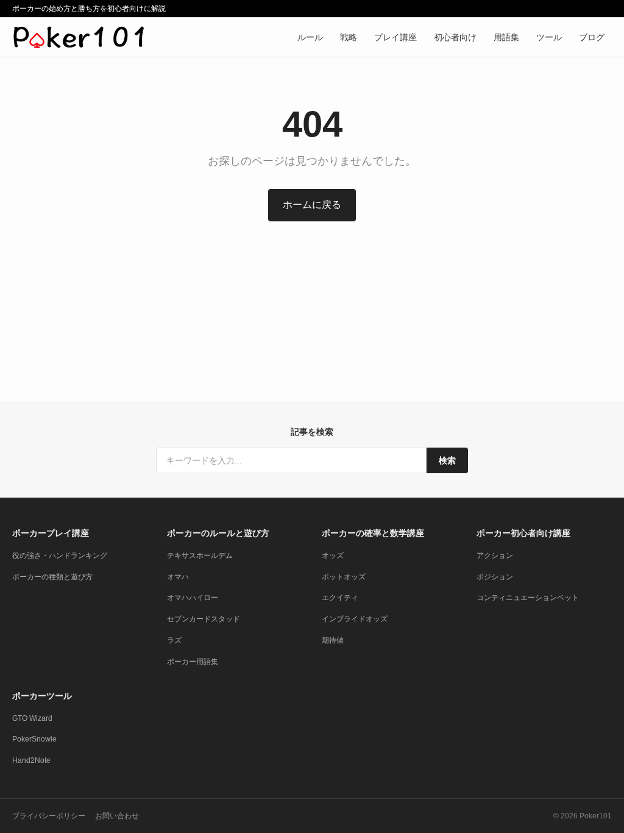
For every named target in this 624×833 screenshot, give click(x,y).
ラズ (174, 640)
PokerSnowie (34, 739)
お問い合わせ (117, 816)
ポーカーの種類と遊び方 (52, 577)
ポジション (495, 577)
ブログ (591, 37)
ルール (310, 37)
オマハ (178, 577)
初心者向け (455, 37)
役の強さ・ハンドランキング (59, 555)
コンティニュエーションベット (528, 597)
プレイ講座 (395, 37)
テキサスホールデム (200, 555)
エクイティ (340, 597)
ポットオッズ (344, 577)
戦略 (348, 37)
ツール (549, 37)
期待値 (333, 640)
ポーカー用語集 (192, 661)
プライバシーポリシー (48, 816)
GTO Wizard (32, 718)
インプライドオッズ (355, 619)
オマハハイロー (192, 597)
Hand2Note (31, 760)
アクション (495, 555)
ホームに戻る (312, 204)
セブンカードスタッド (203, 619)
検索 (447, 460)
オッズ (333, 555)
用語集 (506, 37)
